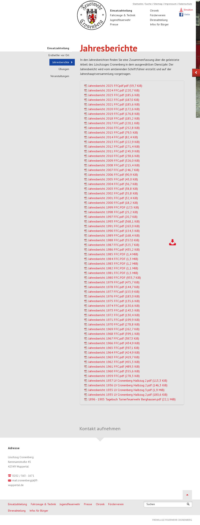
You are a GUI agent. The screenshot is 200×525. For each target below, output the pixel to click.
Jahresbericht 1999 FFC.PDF (113, 207)
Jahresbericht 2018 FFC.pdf (114, 118)
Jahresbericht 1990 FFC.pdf (114, 231)
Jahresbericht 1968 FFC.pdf (114, 334)
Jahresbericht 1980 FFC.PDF (114, 277)
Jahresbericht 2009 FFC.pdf (114, 160)
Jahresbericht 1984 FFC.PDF (113, 259)
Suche (148, 3)
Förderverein (157, 15)
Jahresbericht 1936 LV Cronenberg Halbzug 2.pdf (127, 385)
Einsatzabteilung (121, 10)
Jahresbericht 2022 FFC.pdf (113, 100)
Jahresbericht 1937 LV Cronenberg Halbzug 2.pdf (127, 380)
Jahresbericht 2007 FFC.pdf (113, 170)
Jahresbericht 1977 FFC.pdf (113, 292)
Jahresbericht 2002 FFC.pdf (113, 193)
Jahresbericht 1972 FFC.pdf (114, 315)
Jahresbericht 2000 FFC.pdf (113, 203)
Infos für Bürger (159, 24)
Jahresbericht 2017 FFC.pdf (113, 123)
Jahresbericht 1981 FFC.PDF (113, 273)
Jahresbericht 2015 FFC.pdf (113, 132)
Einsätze (188, 9)
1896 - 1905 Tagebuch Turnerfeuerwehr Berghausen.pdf (132, 399)
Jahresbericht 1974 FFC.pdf (114, 306)
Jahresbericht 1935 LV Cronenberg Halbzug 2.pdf (127, 394)
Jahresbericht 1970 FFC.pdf (114, 324)
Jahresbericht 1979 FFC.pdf (113, 282)
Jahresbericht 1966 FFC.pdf (114, 343)
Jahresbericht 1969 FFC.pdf (113, 329)
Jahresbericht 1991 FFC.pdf (114, 226)
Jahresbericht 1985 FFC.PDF (113, 254)
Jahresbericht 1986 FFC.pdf (114, 249)
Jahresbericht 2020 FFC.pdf (114, 109)
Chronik (154, 10)
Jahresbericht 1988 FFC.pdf (113, 240)
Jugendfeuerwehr (120, 20)
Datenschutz (185, 3)
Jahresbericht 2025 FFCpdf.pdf (115, 86)
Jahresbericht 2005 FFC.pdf (113, 179)
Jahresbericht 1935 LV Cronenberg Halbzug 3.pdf (126, 390)
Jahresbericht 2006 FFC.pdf (113, 174)
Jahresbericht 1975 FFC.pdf (114, 301)
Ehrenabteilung (159, 20)
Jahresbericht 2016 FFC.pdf (114, 128)
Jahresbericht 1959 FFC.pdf (114, 376)
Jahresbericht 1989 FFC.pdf (114, 235)
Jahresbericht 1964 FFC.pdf (114, 352)
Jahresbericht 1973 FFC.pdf (114, 310)
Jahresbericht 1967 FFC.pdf (113, 338)
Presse (114, 24)
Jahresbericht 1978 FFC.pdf (113, 287)
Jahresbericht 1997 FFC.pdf (113, 217)
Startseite (138, 3)
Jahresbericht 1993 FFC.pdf (114, 221)
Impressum (170, 3)
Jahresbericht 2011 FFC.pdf (114, 151)
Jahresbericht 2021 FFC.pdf (114, 104)
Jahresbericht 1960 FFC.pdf (114, 371)
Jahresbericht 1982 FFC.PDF (113, 268)
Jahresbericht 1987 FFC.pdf (113, 245)
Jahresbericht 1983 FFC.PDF (113, 263)
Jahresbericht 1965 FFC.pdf (113, 348)
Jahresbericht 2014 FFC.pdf (113, 137)
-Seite (186, 14)
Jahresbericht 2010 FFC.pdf (114, 156)
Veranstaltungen (59, 76)
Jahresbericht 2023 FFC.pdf (114, 95)
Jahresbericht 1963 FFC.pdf (113, 357)
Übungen (64, 69)
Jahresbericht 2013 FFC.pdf (114, 142)
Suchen (150, 504)
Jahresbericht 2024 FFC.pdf (113, 90)
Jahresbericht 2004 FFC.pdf (113, 184)
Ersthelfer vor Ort (58, 55)
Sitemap (158, 3)
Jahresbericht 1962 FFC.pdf (114, 362)
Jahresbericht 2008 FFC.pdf (114, 165)
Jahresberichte (60, 62)
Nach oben (187, 494)
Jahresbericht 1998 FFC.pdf (113, 212)
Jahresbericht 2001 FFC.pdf (113, 198)
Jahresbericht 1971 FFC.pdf (114, 320)
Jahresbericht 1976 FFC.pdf (114, 296)
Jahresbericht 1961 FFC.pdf (114, 366)
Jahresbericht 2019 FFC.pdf (114, 114)
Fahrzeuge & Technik (122, 15)
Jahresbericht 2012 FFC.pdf (114, 146)
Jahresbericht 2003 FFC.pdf (113, 189)
